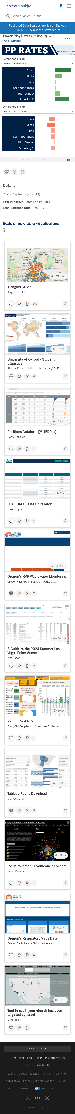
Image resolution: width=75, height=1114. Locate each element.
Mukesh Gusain (16, 798)
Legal (11, 1074)
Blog (21, 1058)
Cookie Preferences (19, 1088)
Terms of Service (28, 1074)
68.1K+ (62, 638)
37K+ (63, 1000)
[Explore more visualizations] (61, 6)
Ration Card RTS (20, 721)
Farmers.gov (14, 509)
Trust (13, 1058)
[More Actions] (67, 38)
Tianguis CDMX (19, 287)
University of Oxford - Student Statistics (31, 361)
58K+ (63, 493)
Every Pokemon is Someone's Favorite (37, 866)
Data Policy (13, 1081)
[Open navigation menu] (69, 6)
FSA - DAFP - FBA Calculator (29, 504)
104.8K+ (61, 783)
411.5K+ (61, 927)
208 (35, 304)
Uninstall (63, 1081)
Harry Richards (16, 436)
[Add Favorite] (65, 304)
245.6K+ (61, 421)
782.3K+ (61, 276)
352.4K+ (61, 566)
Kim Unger (13, 658)
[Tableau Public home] (17, 6)
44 (34, 955)
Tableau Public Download (27, 794)
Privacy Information (55, 1074)
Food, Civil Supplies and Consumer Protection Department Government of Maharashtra (33, 727)
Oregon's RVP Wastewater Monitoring (36, 577)
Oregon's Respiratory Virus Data (32, 938)
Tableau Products (55, 1058)
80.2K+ (62, 710)
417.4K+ (61, 348)
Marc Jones (14, 1019)
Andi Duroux (12, 41)
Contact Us (43, 1065)
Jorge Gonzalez (16, 292)
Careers (29, 1065)
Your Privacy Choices (55, 1088)
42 (34, 448)
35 (34, 593)
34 (34, 883)
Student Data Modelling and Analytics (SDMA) (33, 368)
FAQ (29, 1058)
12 (34, 810)
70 (34, 376)
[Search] (7, 16)
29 (34, 665)
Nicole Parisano (16, 871)
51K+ (63, 855)
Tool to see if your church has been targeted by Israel (34, 1013)
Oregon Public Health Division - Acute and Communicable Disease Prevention (31, 582)
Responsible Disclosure (38, 1081)
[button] (28, 1098)
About (38, 1058)
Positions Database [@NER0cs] (31, 432)
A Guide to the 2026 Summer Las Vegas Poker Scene (33, 651)
